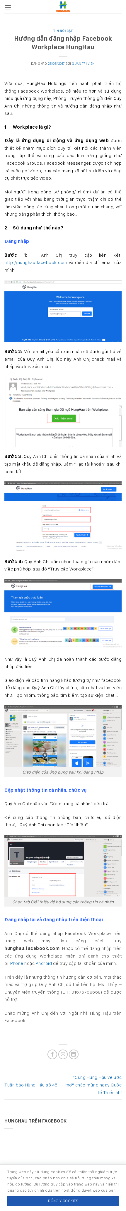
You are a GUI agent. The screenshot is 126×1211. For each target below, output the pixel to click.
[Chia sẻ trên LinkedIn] (74, 1054)
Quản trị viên (83, 64)
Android (44, 963)
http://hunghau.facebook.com (35, 262)
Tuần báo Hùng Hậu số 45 (31, 1085)
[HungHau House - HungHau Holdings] (63, 7)
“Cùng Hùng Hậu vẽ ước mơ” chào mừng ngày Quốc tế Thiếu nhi (93, 1084)
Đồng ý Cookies (63, 1201)
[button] (8, 7)
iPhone (16, 963)
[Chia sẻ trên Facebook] (52, 1054)
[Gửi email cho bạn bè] (63, 1054)
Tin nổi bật (63, 31)
